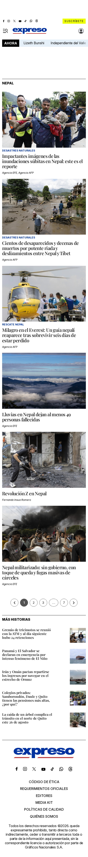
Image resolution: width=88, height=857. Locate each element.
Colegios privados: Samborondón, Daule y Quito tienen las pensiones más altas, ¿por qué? (26, 698)
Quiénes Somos (44, 816)
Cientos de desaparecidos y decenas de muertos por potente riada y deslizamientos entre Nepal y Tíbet (40, 248)
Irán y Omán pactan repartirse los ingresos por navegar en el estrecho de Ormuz (25, 675)
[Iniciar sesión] (81, 31)
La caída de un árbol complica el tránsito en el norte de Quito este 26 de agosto (27, 718)
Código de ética (44, 782)
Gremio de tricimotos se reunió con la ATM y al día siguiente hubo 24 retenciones (26, 634)
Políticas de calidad (44, 809)
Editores (44, 796)
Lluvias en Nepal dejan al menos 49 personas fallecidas (36, 417)
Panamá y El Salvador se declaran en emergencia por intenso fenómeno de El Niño (24, 654)
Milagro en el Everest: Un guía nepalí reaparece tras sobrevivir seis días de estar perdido (39, 335)
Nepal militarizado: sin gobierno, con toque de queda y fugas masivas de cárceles (39, 572)
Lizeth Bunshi (33, 43)
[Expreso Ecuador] (44, 757)
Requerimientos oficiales (44, 789)
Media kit (44, 802)
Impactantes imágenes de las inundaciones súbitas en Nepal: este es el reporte (42, 161)
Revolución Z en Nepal (24, 493)
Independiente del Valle (68, 43)
